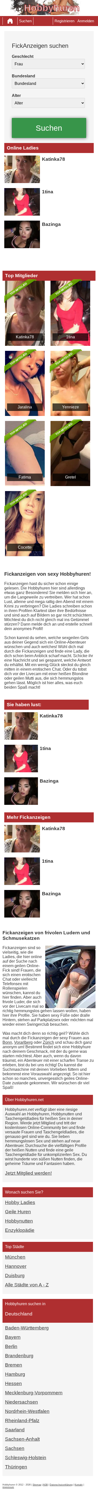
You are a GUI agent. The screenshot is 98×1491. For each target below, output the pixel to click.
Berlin (11, 1346)
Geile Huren (18, 1211)
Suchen (25, 21)
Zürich (48, 1042)
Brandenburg (19, 1355)
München (15, 1257)
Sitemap (37, 1484)
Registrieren (64, 21)
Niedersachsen (21, 1402)
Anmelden (85, 21)
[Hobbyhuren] (10, 21)
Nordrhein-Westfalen (27, 1411)
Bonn (7, 1042)
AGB (45, 1484)
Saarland (15, 1429)
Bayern (13, 1337)
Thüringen (16, 1466)
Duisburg (15, 1275)
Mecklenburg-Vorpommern (34, 1392)
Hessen (13, 1383)
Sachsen (14, 1448)
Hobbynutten (19, 1221)
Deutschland (18, 1313)
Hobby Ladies (20, 1202)
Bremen (13, 1365)
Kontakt (79, 1484)
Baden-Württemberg (27, 1327)
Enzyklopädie (19, 1230)
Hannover (15, 1266)
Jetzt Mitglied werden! (28, 1173)
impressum (8, 1487)
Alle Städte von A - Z (27, 1284)
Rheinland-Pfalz (22, 1420)
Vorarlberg (23, 1042)
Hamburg (15, 1374)
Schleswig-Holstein (25, 1457)
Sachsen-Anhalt (22, 1439)
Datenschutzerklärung (61, 1484)
